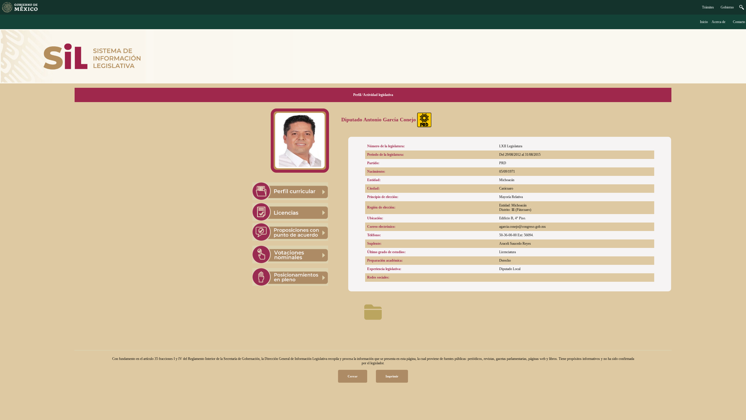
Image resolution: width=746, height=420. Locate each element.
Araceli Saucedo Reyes (515, 244)
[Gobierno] (741, 8)
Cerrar (353, 376)
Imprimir (392, 376)
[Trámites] (20, 11)
